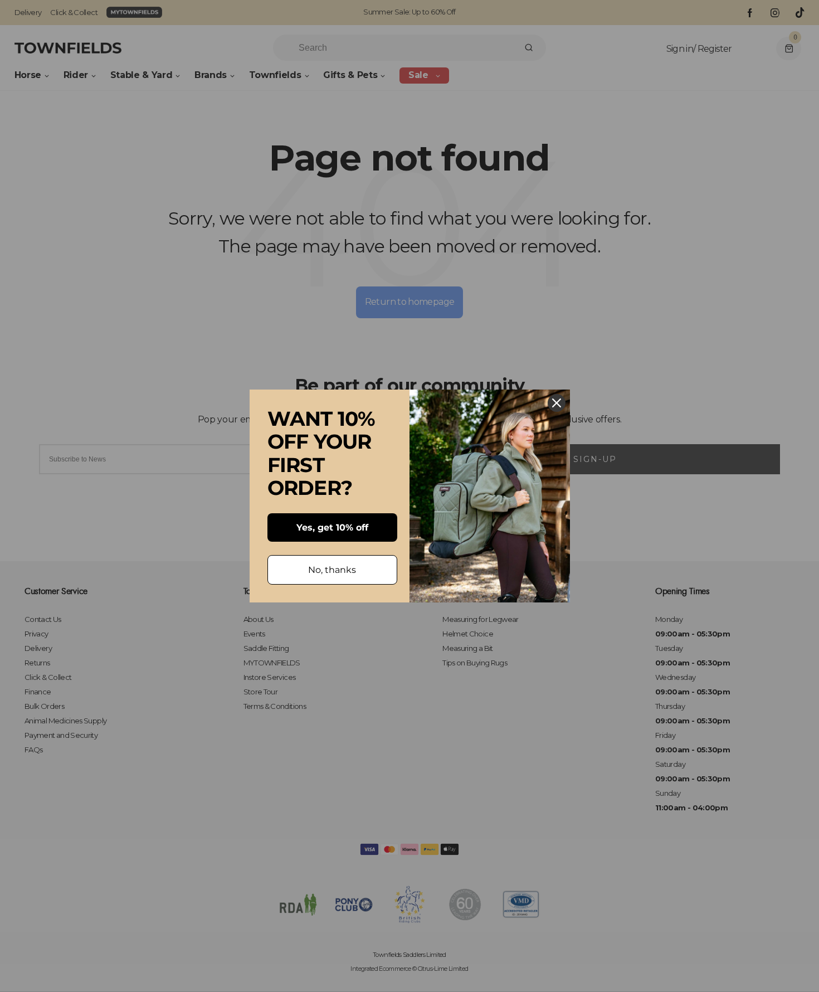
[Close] (556, 403)
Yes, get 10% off (332, 527)
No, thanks (332, 570)
